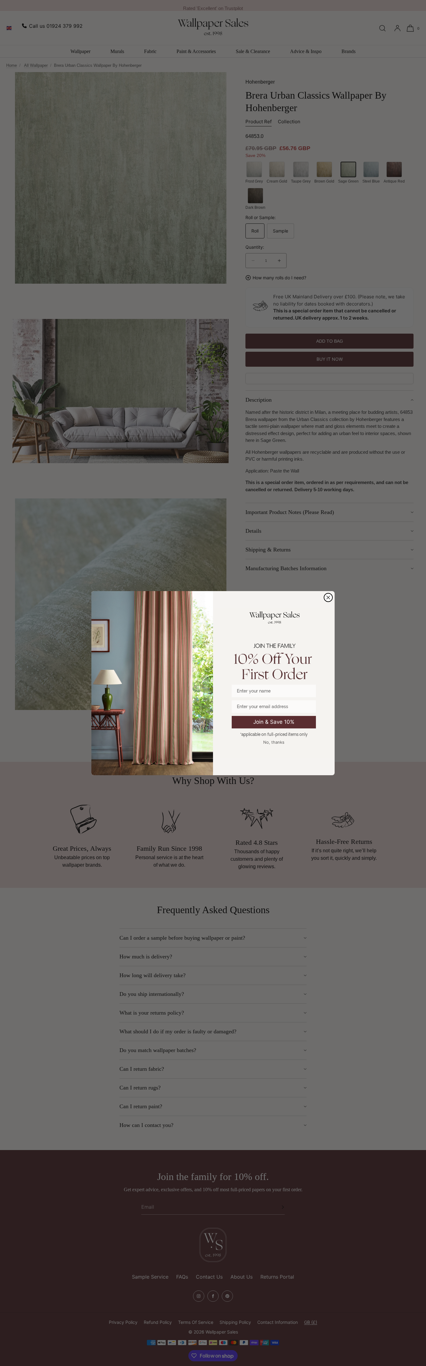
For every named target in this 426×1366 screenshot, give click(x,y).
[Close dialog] (328, 597)
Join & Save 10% (273, 722)
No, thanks (273, 742)
